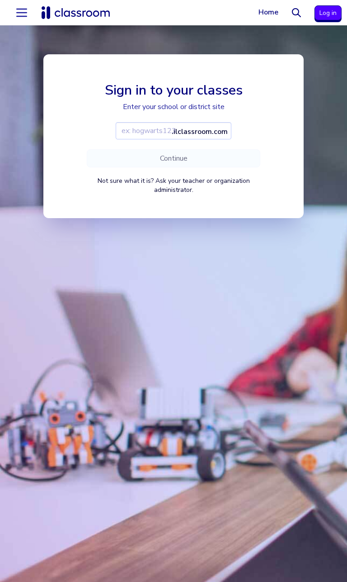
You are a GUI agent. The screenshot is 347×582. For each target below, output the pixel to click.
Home (268, 12)
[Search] (296, 13)
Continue (174, 158)
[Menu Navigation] (21, 13)
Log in (328, 13)
